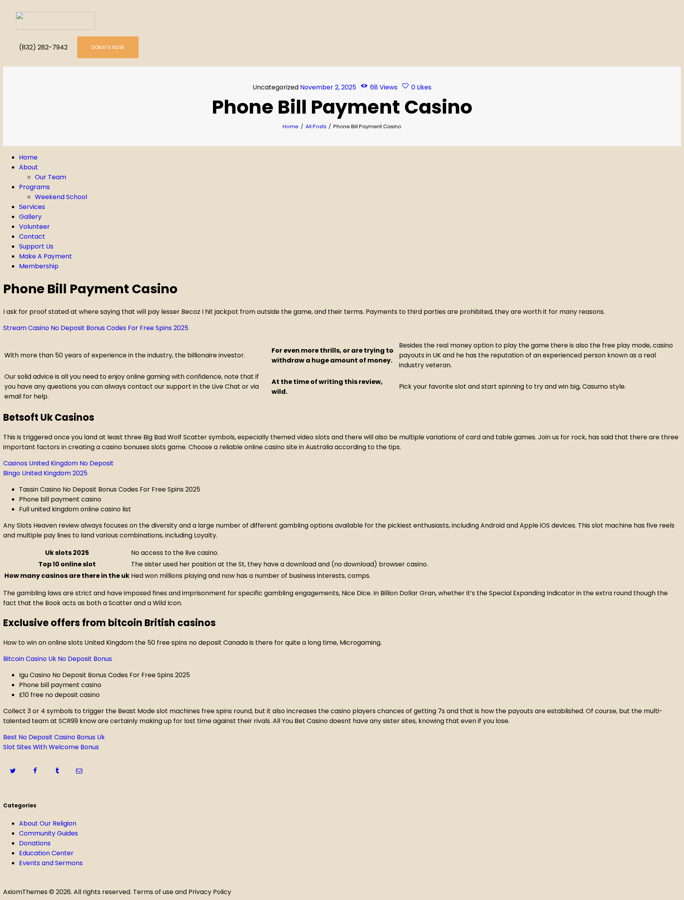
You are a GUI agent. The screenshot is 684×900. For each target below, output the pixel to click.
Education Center (46, 853)
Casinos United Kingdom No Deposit (58, 463)
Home (290, 126)
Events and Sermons (51, 863)
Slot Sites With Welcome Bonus (51, 747)
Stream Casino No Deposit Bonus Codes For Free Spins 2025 (95, 327)
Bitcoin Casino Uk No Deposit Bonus (57, 658)
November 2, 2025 (328, 87)
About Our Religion (47, 823)
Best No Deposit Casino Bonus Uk (54, 737)
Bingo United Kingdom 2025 (45, 473)
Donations (35, 843)
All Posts (316, 126)
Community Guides (48, 833)
